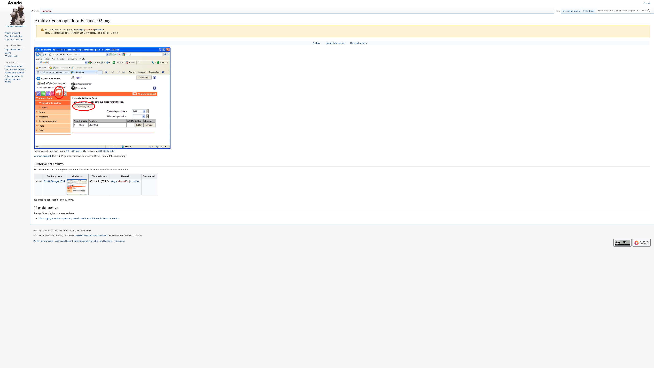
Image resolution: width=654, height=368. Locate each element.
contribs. (99, 29)
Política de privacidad (43, 241)
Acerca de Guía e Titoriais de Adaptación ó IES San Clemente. (84, 241)
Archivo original (42, 156)
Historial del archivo (335, 43)
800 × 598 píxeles (74, 151)
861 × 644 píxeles (106, 151)
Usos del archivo (358, 43)
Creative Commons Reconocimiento (91, 235)
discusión (89, 29)
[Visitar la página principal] (15, 13)
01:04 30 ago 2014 (54, 181)
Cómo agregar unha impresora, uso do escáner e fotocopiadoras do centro (78, 218)
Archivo (316, 43)
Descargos (120, 241)
